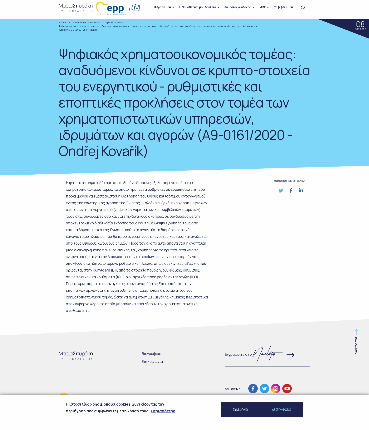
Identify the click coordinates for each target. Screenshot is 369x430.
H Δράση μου (162, 7)
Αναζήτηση (303, 7)
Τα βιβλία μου (283, 7)
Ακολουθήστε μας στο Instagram (275, 388)
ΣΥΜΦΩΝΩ (240, 410)
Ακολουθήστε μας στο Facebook (253, 388)
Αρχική (62, 22)
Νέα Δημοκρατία (134, 7)
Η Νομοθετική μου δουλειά (197, 7)
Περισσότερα (163, 410)
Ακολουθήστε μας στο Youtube (287, 388)
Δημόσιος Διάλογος (237, 7)
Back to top (356, 345)
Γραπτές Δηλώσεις (115, 22)
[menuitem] (162, 7)
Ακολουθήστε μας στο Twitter (264, 388)
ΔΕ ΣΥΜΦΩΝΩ (281, 410)
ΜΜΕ (262, 7)
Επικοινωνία (152, 361)
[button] (281, 190)
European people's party (111, 8)
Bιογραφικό (151, 353)
